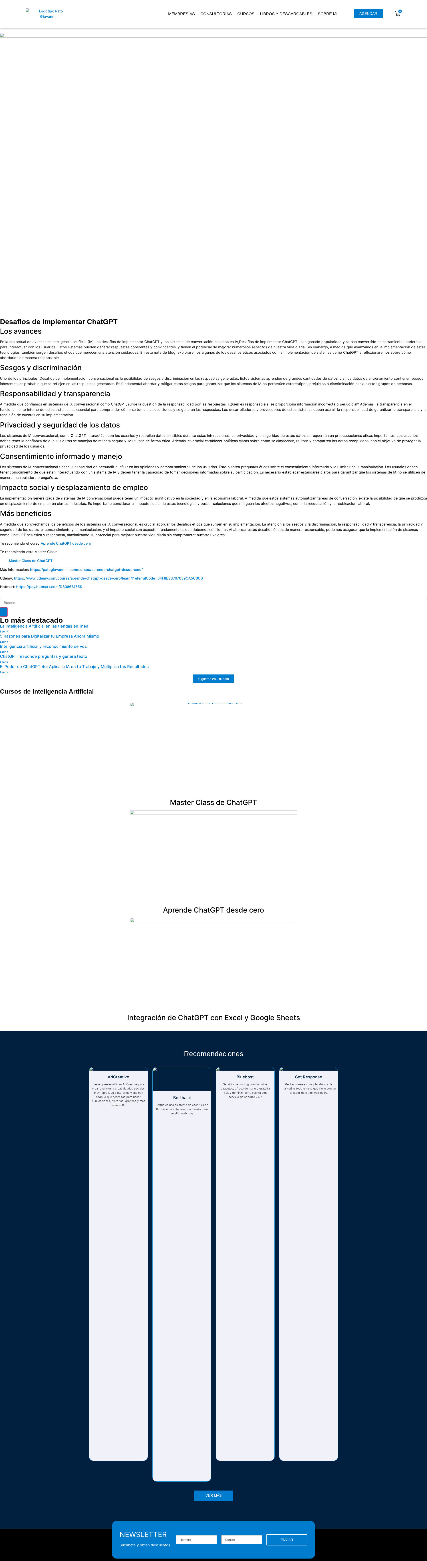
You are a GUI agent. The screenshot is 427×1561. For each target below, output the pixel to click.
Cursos (245, 14)
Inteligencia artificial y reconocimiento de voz (43, 646)
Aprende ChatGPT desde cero (66, 543)
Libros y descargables (286, 14)
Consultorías (216, 14)
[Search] (4, 612)
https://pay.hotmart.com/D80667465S (49, 586)
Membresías (181, 14)
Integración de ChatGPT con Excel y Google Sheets (213, 1017)
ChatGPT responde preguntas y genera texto (43, 656)
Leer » (4, 631)
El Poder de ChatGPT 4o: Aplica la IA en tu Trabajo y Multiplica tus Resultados (74, 666)
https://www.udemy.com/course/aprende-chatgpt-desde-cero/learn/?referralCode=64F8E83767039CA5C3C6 (108, 578)
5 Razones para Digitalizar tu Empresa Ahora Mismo (49, 636)
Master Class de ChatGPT (30, 560)
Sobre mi (327, 14)
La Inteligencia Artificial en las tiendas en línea (44, 626)
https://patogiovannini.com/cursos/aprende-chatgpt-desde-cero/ (86, 569)
